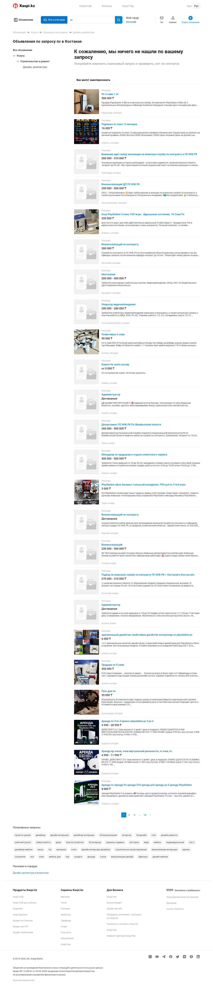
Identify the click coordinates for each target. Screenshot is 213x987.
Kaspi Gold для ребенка (24, 902)
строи (103, 856)
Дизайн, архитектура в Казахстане (30, 873)
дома (58, 842)
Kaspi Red (18, 908)
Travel (64, 902)
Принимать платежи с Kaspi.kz (122, 924)
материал (61, 849)
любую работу (43, 842)
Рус (196, 6)
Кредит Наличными (23, 932)
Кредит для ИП (20, 926)
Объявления (26, 19)
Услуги (20, 55)
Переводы (66, 920)
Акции (64, 926)
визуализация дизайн (122, 856)
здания (186, 849)
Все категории (56, 19)
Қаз (189, 6)
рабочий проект (23, 842)
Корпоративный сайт (24, 980)
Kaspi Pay (111, 896)
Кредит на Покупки (23, 920)
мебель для (55, 856)
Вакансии (171, 903)
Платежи (65, 908)
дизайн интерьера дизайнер (96, 849)
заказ (40, 849)
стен (154, 835)
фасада (91, 856)
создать (78, 856)
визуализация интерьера (164, 849)
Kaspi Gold (18, 896)
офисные (143, 856)
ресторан (134, 842)
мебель (157, 842)
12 (145, 815)
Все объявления (22, 50)
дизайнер (40, 835)
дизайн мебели (160, 856)
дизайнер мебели (23, 849)
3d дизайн (141, 835)
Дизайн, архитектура (35, 67)
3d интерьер (95, 842)
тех (49, 849)
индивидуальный (175, 842)
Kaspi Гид (65, 944)
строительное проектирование (131, 849)
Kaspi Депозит (20, 914)
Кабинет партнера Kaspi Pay (121, 936)
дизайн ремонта (169, 835)
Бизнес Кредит (114, 902)
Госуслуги (66, 932)
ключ (74, 849)
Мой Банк (66, 914)
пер (67, 856)
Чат (161, 22)
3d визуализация (108, 835)
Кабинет (173, 22)
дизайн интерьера (59, 835)
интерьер (126, 835)
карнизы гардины (115, 842)
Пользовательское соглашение (182, 897)
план (41, 856)
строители (20, 856)
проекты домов (23, 835)
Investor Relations (175, 909)
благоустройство (75, 842)
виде (146, 842)
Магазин (65, 896)
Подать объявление (190, 22)
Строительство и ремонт (35, 61)
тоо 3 (191, 842)
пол (32, 856)
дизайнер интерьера (84, 835)
